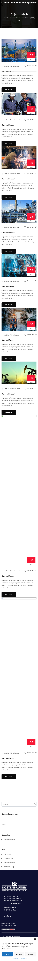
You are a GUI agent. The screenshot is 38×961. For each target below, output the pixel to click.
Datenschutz (16, 958)
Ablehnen (19, 954)
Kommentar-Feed (9, 862)
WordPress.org (9, 867)
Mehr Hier (8, 90)
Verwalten (30, 954)
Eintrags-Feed (8, 858)
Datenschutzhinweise (13, 936)
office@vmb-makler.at (14, 898)
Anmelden (7, 854)
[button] (35, 939)
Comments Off (31, 66)
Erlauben (7, 954)
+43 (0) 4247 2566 (13, 896)
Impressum (23, 958)
